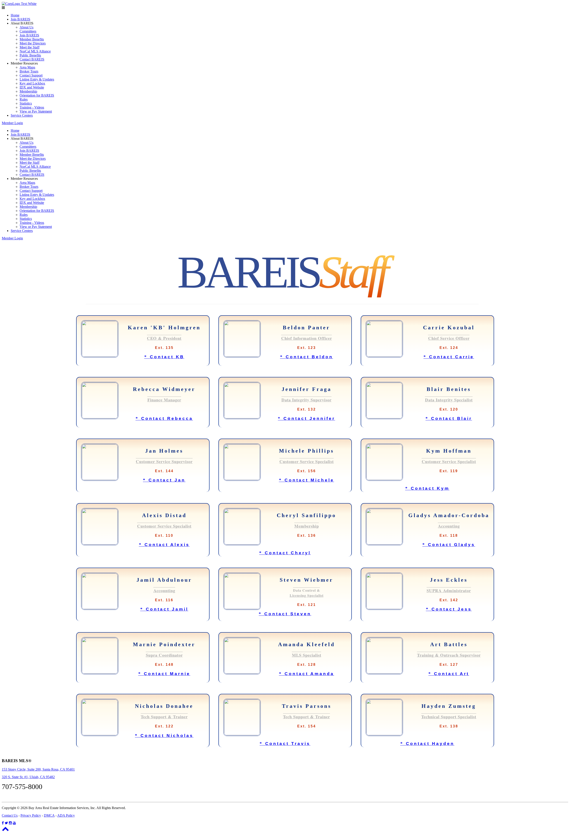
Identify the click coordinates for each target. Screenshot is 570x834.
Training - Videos (32, 107)
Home (15, 15)
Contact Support (31, 75)
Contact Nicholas (164, 735)
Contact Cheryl (285, 553)
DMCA (49, 815)
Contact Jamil (164, 609)
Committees (28, 31)
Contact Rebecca (164, 418)
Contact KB (164, 356)
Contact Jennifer (306, 418)
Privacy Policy (30, 815)
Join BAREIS (20, 19)
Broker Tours (29, 71)
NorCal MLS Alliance (35, 51)
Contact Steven (285, 613)
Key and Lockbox (32, 83)
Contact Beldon (306, 356)
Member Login (12, 123)
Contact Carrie (448, 356)
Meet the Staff (29, 47)
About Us (26, 27)
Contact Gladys (448, 544)
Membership (28, 91)
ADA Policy (66, 815)
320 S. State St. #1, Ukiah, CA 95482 (28, 777)
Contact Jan (164, 480)
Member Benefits (32, 39)
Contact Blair (448, 418)
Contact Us (10, 815)
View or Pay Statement (36, 111)
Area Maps (27, 67)
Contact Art (448, 673)
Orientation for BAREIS (37, 95)
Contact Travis (285, 743)
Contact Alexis (164, 544)
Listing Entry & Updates (37, 79)
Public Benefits (30, 55)
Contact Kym (427, 488)
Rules (24, 99)
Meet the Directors (33, 43)
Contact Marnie (164, 673)
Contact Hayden (427, 743)
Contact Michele (306, 480)
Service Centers (22, 115)
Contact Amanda (306, 673)
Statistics (26, 103)
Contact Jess (449, 609)
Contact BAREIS (32, 59)
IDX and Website (32, 87)
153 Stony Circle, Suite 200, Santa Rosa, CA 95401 (38, 769)
